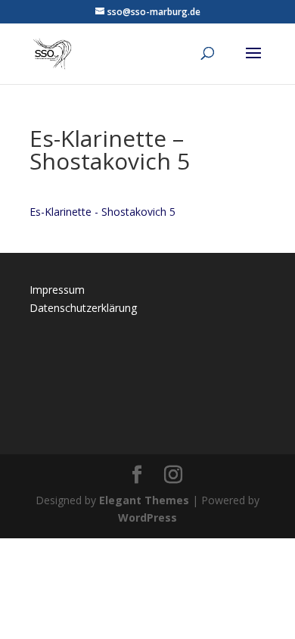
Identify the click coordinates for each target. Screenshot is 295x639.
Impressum (57, 289)
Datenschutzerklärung (83, 308)
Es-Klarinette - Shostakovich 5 (102, 211)
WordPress (147, 517)
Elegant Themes (144, 500)
